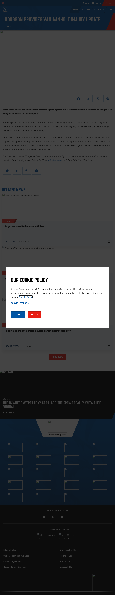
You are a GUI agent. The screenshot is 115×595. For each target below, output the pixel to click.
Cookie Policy (25, 297)
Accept (18, 314)
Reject (34, 314)
